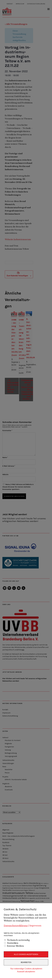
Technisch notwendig (18, 940)
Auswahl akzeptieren (26, 972)
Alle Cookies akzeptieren (26, 954)
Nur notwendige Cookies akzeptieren (26, 969)
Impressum (35, 925)
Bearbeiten (26, 962)
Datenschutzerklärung (16, 925)
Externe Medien (15, 946)
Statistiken (12, 943)
